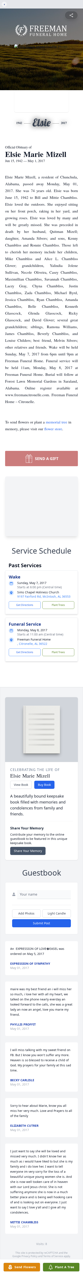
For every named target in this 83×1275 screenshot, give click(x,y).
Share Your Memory (28, 851)
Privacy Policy (29, 1256)
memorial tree (56, 422)
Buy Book (44, 785)
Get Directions (24, 605)
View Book (21, 785)
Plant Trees (58, 605)
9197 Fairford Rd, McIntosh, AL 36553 (43, 596)
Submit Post (41, 923)
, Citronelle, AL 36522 (32, 644)
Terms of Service (53, 1256)
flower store (53, 428)
